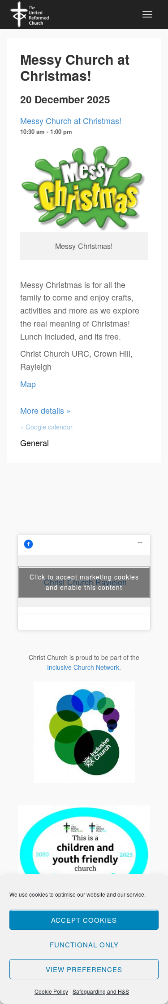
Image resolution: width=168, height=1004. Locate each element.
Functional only (84, 944)
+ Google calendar (46, 426)
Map (28, 383)
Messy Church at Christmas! (70, 120)
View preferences (84, 969)
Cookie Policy (51, 991)
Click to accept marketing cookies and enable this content (84, 582)
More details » (45, 410)
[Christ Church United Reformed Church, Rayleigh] (29, 13)
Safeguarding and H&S (101, 991)
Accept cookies (84, 919)
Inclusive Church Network (83, 667)
